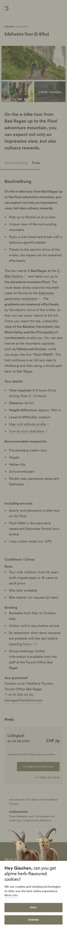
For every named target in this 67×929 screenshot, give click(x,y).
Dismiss (33, 919)
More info (11, 895)
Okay (33, 907)
